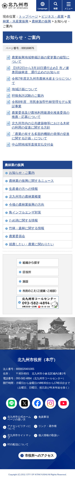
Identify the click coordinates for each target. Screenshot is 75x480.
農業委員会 (17, 236)
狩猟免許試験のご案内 (28, 95)
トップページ (28, 16)
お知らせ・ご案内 (22, 172)
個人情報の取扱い (48, 435)
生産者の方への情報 (23, 188)
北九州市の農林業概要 (25, 196)
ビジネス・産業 (52, 16)
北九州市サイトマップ (19, 436)
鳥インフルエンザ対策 (25, 212)
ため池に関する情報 (23, 220)
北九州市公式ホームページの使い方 (19, 418)
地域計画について (24, 89)
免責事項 (43, 417)
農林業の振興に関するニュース (31, 180)
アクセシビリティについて (19, 427)
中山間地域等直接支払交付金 (32, 144)
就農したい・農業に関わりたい (31, 244)
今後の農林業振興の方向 (26, 204)
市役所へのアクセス (39, 455)
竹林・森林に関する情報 (26, 228)
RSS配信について (17, 444)
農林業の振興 (41, 21)
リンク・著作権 (47, 426)
